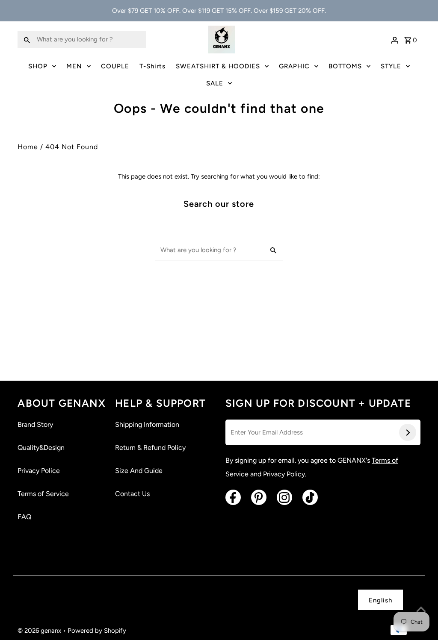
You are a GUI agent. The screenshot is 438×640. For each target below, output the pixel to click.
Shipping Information (147, 424)
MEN (74, 66)
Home (28, 147)
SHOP (37, 66)
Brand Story (35, 424)
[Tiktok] (310, 497)
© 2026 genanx (40, 630)
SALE (214, 83)
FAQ (24, 517)
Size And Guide (139, 471)
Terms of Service (43, 494)
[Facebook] (233, 497)
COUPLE (115, 66)
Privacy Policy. (284, 474)
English (380, 600)
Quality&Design (41, 447)
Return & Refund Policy (150, 447)
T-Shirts (152, 66)
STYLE (391, 66)
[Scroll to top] (420, 610)
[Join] (407, 432)
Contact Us (132, 494)
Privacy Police (39, 471)
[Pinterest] (258, 497)
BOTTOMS (345, 66)
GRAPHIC (294, 66)
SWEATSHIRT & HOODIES (218, 66)
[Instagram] (284, 497)
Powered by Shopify (97, 630)
